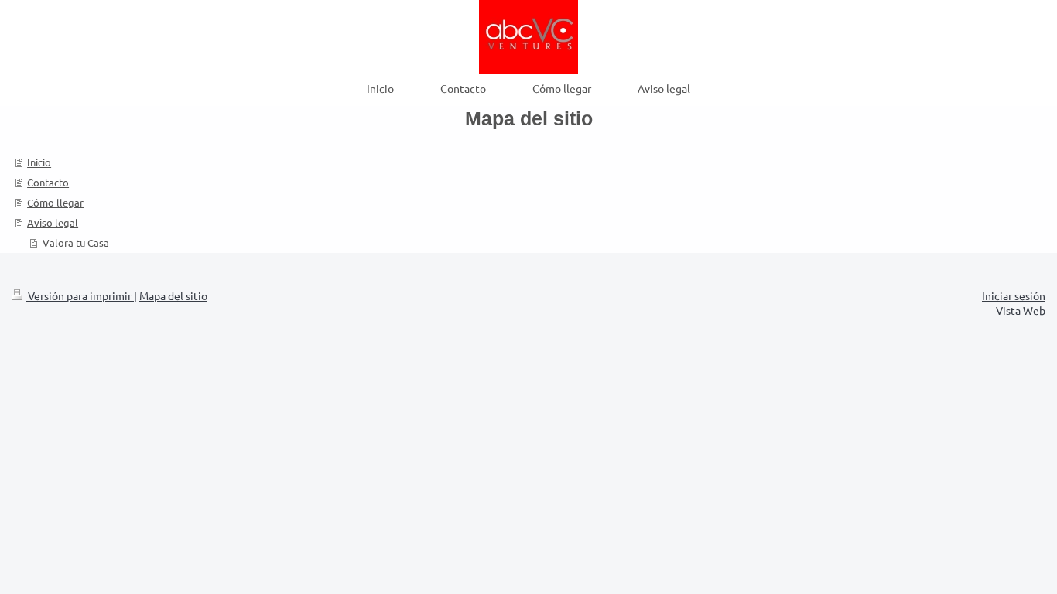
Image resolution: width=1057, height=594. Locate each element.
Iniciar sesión (1013, 295)
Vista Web (1020, 310)
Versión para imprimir (80, 295)
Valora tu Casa (76, 242)
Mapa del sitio (173, 295)
